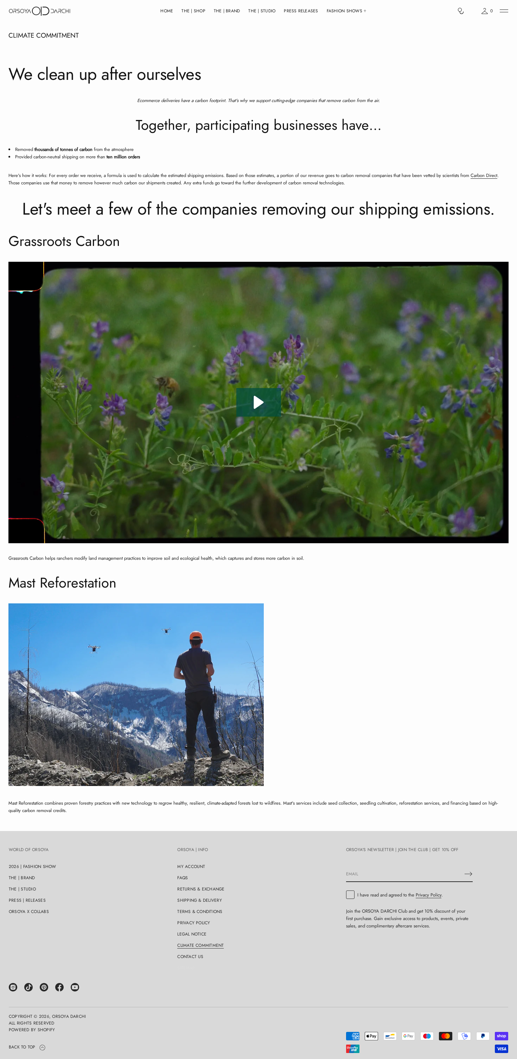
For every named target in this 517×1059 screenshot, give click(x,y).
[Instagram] (13, 987)
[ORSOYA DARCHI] (39, 11)
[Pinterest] (44, 987)
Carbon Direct (484, 175)
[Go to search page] (460, 11)
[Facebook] (59, 987)
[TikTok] (28, 987)
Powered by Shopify (32, 1030)
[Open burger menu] (504, 11)
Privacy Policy (428, 895)
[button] (460, 11)
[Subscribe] (468, 874)
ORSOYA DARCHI (69, 1016)
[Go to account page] (472, 12)
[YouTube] (75, 987)
